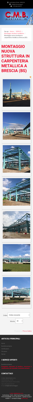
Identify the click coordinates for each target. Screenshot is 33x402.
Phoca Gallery (27, 331)
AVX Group (24, 398)
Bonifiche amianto (6, 364)
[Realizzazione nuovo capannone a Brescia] (16, 93)
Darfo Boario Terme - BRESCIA (17, 2)
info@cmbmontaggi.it (17, 4)
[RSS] (30, 77)
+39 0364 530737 (17, 6)
